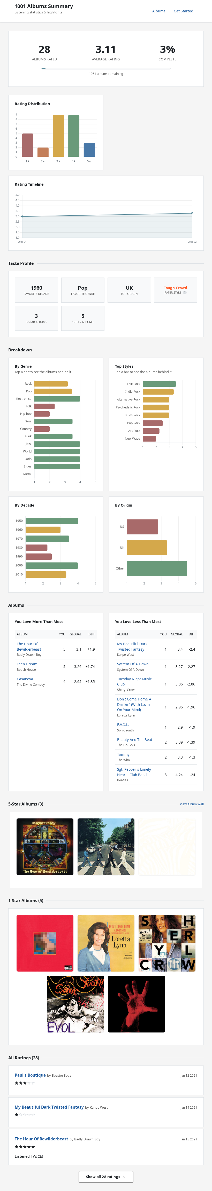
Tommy (123, 754)
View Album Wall (192, 804)
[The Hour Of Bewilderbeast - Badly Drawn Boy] (45, 846)
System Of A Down (132, 663)
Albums (158, 11)
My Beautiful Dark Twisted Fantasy (132, 646)
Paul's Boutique (30, 1075)
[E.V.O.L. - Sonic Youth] (75, 1004)
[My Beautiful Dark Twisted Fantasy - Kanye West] (45, 943)
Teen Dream (27, 663)
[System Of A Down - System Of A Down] (136, 1004)
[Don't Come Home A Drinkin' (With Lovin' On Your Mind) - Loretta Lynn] (106, 943)
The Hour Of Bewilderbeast (29, 646)
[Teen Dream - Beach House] (167, 846)
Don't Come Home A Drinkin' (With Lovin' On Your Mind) (134, 704)
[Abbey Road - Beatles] (106, 846)
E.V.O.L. (123, 724)
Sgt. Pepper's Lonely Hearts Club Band (134, 772)
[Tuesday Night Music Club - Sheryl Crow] (167, 943)
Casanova (25, 678)
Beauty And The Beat (134, 739)
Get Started (183, 11)
